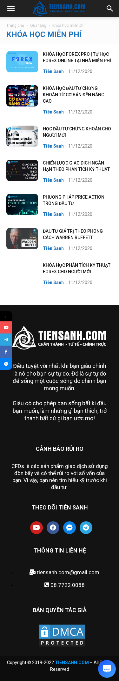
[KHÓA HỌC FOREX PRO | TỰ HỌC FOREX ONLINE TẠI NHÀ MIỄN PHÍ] (22, 61)
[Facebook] (53, 527)
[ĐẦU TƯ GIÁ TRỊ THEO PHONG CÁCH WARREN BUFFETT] (22, 238)
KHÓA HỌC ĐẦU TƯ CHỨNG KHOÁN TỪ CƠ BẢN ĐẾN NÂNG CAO (73, 95)
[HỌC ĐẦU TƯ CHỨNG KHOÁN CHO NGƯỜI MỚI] (22, 136)
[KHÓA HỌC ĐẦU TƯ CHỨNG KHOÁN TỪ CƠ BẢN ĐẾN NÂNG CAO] (22, 95)
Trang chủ (15, 25)
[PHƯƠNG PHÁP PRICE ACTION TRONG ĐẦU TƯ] (22, 204)
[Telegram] (86, 527)
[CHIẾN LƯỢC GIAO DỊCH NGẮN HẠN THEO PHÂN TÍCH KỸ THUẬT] (22, 170)
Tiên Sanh (53, 71)
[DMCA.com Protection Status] (62, 645)
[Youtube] (36, 527)
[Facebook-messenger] (69, 527)
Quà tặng (38, 25)
